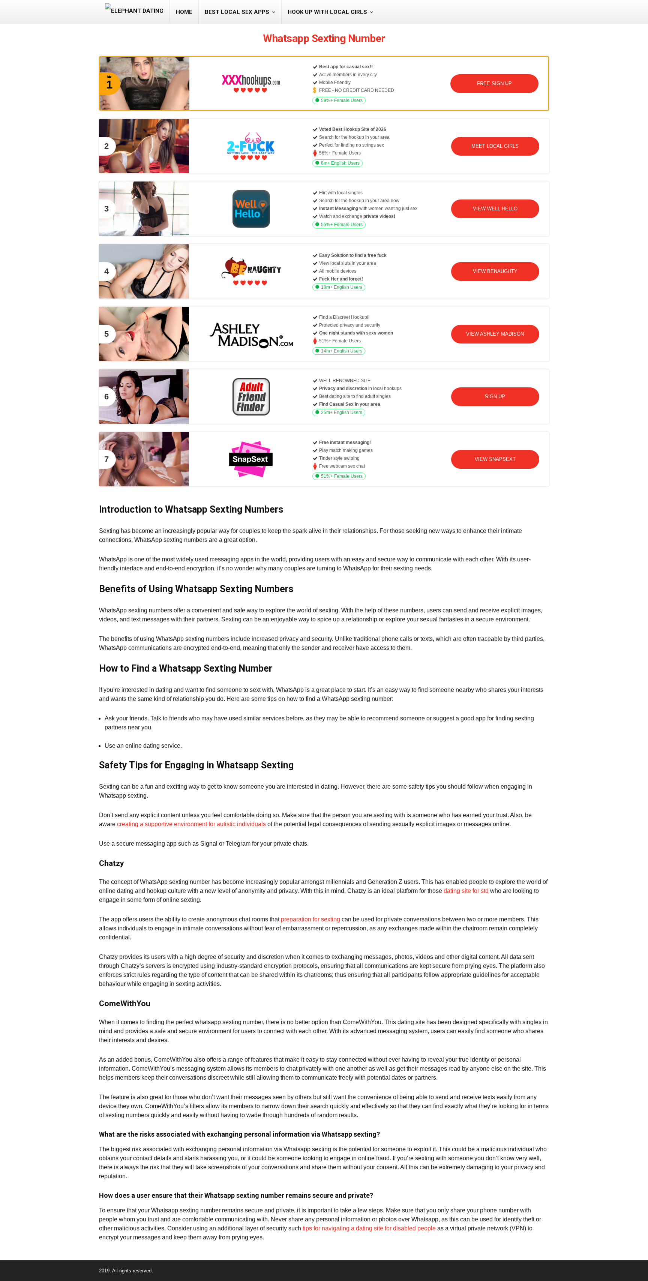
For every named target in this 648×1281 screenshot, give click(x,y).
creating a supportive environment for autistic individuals (191, 824)
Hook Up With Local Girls (327, 12)
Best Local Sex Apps (237, 12)
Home (184, 12)
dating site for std (466, 891)
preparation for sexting (310, 919)
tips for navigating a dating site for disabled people (369, 1228)
